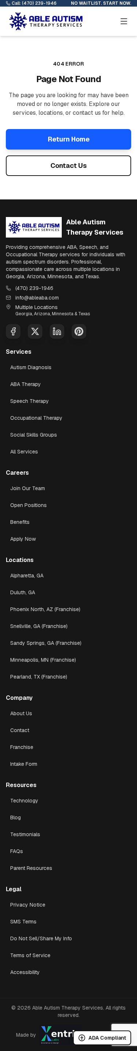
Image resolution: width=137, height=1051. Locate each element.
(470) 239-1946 (34, 288)
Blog (15, 817)
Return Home (69, 139)
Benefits (20, 522)
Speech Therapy (29, 401)
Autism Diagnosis (31, 367)
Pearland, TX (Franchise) (38, 676)
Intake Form (23, 764)
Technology (24, 800)
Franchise (21, 747)
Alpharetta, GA (26, 575)
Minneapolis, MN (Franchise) (43, 660)
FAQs (16, 851)
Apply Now (23, 539)
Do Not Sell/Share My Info (41, 938)
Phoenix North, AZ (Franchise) (45, 609)
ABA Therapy (25, 384)
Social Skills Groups (33, 434)
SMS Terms (23, 921)
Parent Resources (31, 868)
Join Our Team (27, 488)
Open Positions (28, 505)
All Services (24, 451)
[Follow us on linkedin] (57, 331)
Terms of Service (30, 955)
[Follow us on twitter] (35, 331)
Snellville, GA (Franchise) (39, 626)
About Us (21, 713)
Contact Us (68, 165)
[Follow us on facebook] (13, 331)
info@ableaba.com (37, 297)
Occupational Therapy (36, 418)
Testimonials (25, 834)
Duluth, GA (22, 592)
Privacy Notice (27, 904)
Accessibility (25, 972)
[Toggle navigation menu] (124, 21)
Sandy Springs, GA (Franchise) (45, 643)
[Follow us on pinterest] (79, 331)
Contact (19, 730)
